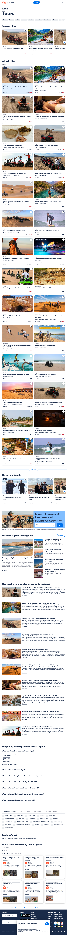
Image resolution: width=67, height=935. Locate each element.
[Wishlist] (52, 3)
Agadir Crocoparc (7, 755)
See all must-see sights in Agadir (9, 764)
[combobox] (20, 2)
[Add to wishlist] (25, 30)
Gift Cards (50, 922)
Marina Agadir (6, 761)
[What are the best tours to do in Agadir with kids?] (63, 781)
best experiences (32, 838)
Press (49, 920)
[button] (14, 42)
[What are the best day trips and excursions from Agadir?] (63, 775)
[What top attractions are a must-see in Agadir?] (63, 751)
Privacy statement (20, 530)
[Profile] (63, 3)
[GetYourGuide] (4, 2)
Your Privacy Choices (35, 920)
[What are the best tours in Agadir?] (63, 769)
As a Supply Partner (58, 914)
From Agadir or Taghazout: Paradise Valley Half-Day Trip (11, 883)
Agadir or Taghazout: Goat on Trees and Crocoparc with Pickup (11, 858)
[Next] (64, 42)
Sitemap (33, 928)
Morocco (8, 907)
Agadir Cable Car (7, 758)
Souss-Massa (15, 907)
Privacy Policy (34, 918)
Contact (33, 914)
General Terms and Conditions (37, 922)
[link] (14, 42)
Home (3, 907)
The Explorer (50, 925)
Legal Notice (33, 916)
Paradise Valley (6, 757)
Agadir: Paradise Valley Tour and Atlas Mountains (55, 858)
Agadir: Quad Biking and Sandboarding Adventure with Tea (54, 883)
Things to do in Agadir (24, 907)
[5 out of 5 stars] (12, 860)
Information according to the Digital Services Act (38, 925)
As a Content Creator (58, 916)
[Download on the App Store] (25, 920)
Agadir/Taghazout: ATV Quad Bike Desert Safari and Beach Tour (32, 883)
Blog (49, 918)
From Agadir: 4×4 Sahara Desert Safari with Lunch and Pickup (32, 858)
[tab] (10, 811)
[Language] (58, 2)
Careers (49, 916)
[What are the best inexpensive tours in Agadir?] (63, 800)
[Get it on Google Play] (25, 915)
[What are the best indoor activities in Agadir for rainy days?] (63, 794)
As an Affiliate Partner (58, 918)
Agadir (16, 838)
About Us (50, 914)
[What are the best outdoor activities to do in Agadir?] (63, 788)
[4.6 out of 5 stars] (6, 853)
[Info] (8, 65)
